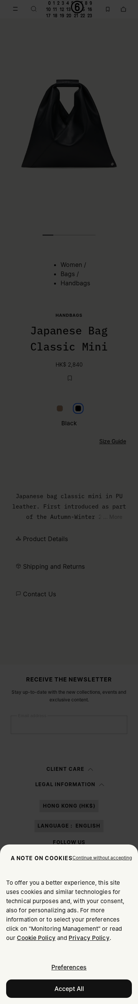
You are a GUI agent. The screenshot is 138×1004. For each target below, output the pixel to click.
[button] (102, 857)
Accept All (69, 988)
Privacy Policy (89, 937)
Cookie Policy (36, 937)
